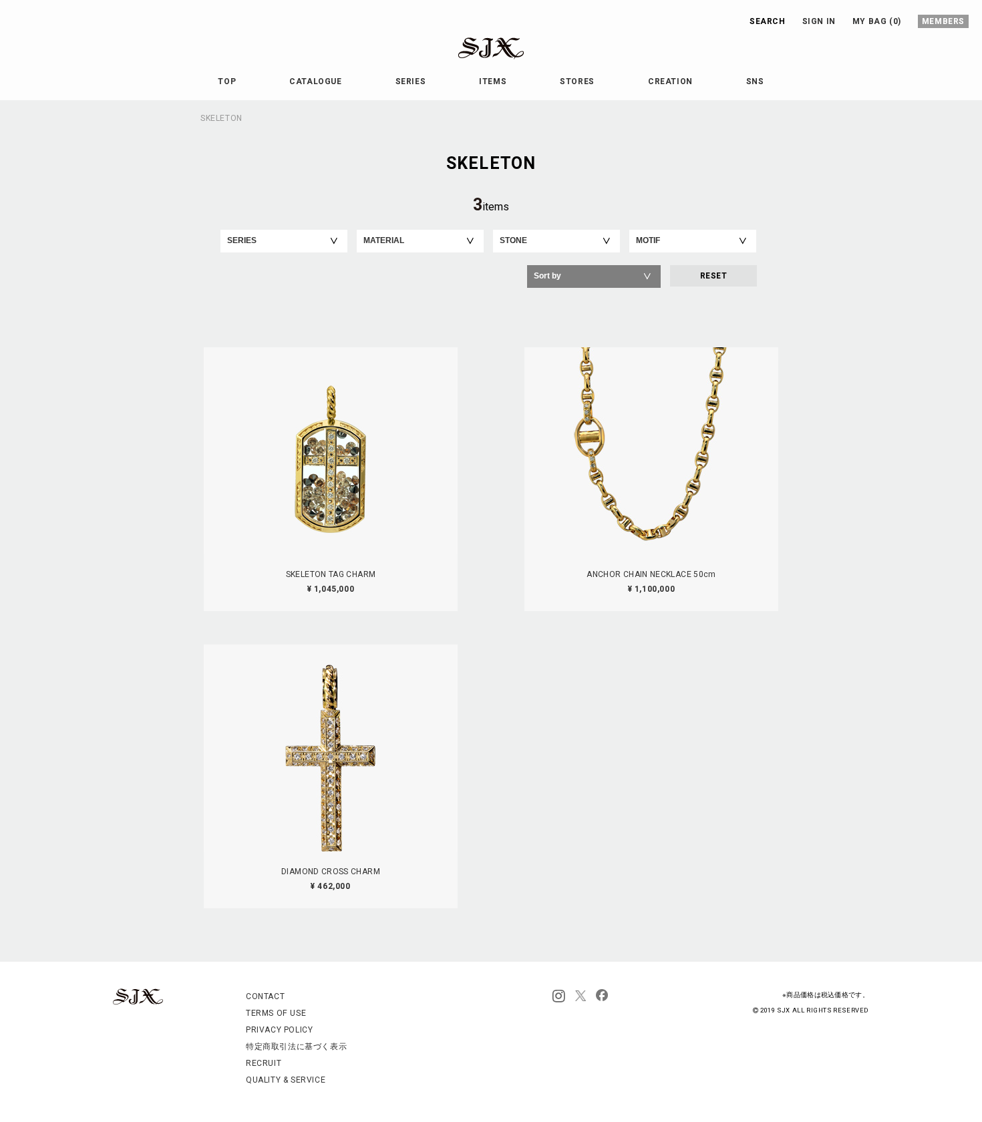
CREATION (670, 81)
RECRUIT (263, 1063)
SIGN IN (819, 21)
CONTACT (265, 996)
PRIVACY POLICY (279, 1030)
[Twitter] (580, 996)
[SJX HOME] (138, 1002)
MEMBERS (943, 21)
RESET (713, 276)
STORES (577, 81)
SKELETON (221, 118)
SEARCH (768, 21)
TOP (227, 81)
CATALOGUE (315, 81)
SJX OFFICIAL (480, 59)
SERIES (410, 81)
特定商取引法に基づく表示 (296, 1047)
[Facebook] (602, 996)
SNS (755, 81)
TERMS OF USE (276, 1013)
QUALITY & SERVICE (285, 1080)
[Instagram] (558, 996)
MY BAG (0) (876, 21)
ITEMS (492, 81)
